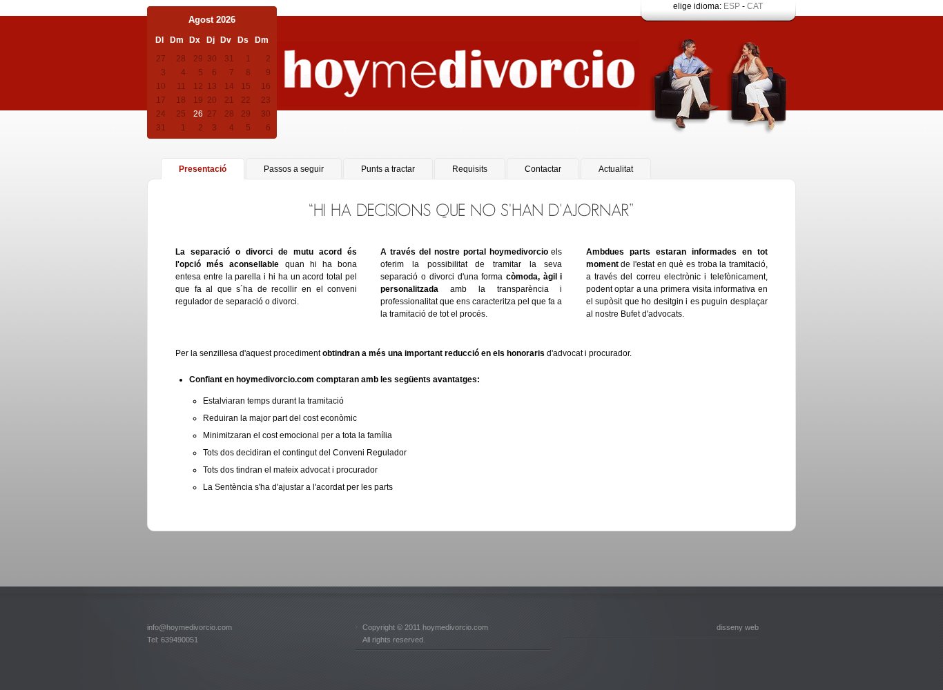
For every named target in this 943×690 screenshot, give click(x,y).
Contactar (543, 169)
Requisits (469, 169)
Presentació (202, 169)
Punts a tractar (388, 169)
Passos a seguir (294, 169)
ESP (731, 6)
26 (198, 114)
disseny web (738, 627)
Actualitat (616, 169)
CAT (755, 6)
